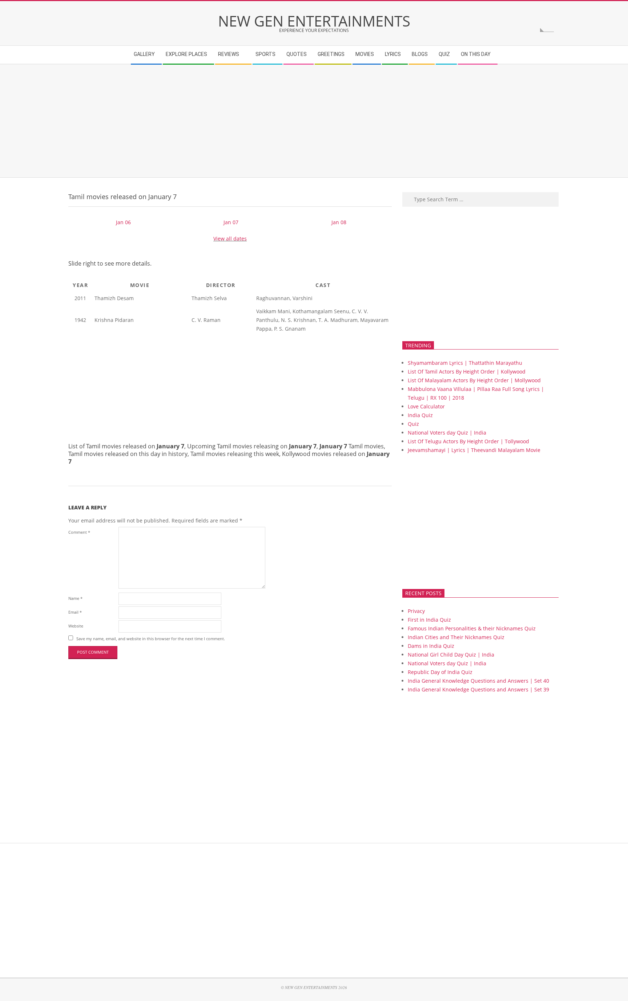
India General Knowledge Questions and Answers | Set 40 (478, 680)
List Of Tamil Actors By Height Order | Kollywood (467, 371)
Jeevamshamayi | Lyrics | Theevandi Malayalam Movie (474, 450)
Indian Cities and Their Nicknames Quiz (456, 637)
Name (75, 598)
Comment (79, 532)
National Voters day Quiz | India (447, 432)
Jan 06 (123, 222)
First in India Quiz (429, 619)
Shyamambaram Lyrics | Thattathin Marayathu (465, 362)
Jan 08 (338, 222)
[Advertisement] (287, 121)
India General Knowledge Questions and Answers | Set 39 (478, 689)
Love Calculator (426, 406)
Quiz (413, 423)
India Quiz (420, 415)
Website (75, 626)
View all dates (230, 238)
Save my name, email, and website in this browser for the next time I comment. (150, 638)
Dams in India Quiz (431, 645)
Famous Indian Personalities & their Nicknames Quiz (472, 628)
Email (75, 612)
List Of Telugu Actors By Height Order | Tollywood (468, 441)
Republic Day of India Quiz (440, 672)
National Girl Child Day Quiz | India (451, 654)
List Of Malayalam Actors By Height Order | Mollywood (474, 380)
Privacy (416, 611)
